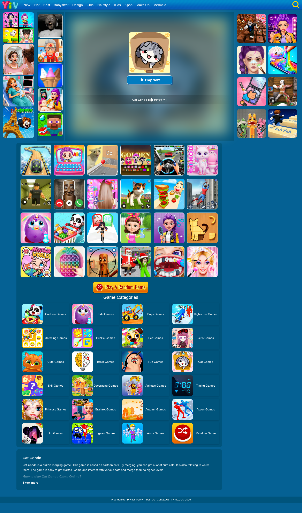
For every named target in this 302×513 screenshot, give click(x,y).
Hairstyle (103, 5)
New (27, 5)
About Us (150, 499)
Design (77, 5)
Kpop (129, 5)
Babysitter (61, 5)
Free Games (118, 499)
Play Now (152, 80)
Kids (117, 5)
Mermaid (159, 5)
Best (46, 5)
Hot (36, 5)
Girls (90, 5)
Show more (30, 482)
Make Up (143, 5)
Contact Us (163, 499)
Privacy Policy (135, 499)
